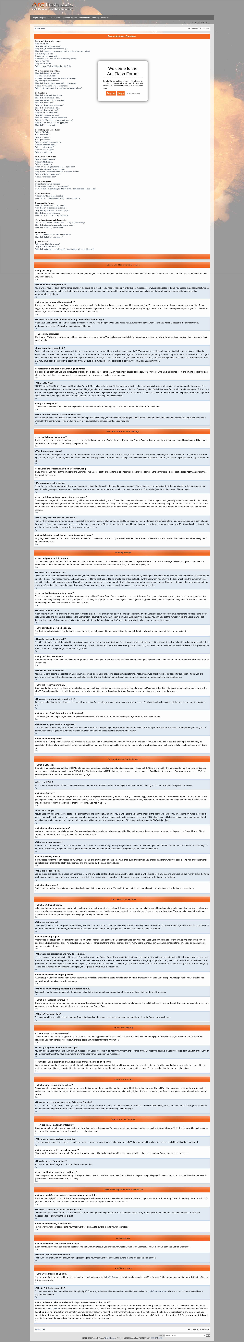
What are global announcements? (48, 142)
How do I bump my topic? (45, 125)
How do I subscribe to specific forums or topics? (54, 225)
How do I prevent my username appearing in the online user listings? (62, 51)
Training (95, 18)
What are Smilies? (42, 137)
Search (57, 18)
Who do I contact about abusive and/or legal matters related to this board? (64, 249)
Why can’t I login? (42, 44)
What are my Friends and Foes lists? (49, 196)
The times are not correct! (45, 76)
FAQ (49, 18)
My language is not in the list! (47, 81)
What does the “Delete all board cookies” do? (53, 66)
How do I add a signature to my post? (50, 100)
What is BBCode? (42, 132)
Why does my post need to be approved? (51, 123)
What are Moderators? (44, 162)
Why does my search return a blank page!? (52, 210)
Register (42, 18)
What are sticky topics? (44, 147)
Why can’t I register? (43, 64)
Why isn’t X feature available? (47, 246)
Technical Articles (69, 18)
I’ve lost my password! (44, 54)
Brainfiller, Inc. (110, 1338)
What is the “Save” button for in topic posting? (54, 120)
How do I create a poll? (44, 103)
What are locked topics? (44, 150)
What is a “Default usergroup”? (47, 174)
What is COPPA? (42, 61)
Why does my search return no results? (50, 208)
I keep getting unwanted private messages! (52, 186)
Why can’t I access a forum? (46, 110)
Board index (40, 29)
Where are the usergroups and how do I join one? (55, 167)
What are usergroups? (44, 164)
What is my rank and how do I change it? (51, 86)
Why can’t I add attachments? (47, 113)
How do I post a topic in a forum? (49, 95)
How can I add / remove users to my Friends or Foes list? (58, 198)
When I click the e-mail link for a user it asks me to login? (58, 88)
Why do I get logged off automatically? (51, 49)
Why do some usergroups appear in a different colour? (57, 172)
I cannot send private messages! (47, 184)
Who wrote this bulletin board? (47, 244)
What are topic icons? (44, 152)
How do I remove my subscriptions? (49, 227)
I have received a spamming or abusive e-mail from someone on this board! (65, 189)
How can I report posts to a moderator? (51, 118)
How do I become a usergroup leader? (50, 169)
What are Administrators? (45, 159)
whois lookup (54, 1308)
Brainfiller (104, 18)
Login (35, 18)
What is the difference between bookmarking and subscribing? (60, 222)
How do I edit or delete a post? (47, 98)
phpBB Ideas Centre (157, 1291)
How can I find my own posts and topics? (51, 215)
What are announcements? (45, 145)
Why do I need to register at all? (48, 46)
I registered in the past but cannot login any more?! (55, 59)
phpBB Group (111, 1277)
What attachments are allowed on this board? (53, 234)
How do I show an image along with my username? (55, 83)
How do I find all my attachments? (49, 237)
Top (36, 279)
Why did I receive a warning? (47, 115)
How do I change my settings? (47, 73)
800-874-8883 (156, 1338)
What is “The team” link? (45, 177)
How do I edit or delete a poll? (47, 108)
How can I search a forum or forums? (50, 205)
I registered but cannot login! (47, 56)
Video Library (84, 18)
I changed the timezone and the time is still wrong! (55, 78)
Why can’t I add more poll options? (49, 105)
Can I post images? (42, 140)
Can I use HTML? (42, 135)
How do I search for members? (47, 213)
